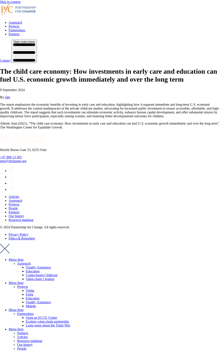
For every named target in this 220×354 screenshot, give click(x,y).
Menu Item (16, 259)
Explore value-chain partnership (47, 321)
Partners (14, 34)
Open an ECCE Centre (41, 317)
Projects (14, 26)
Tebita (30, 290)
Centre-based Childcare (42, 275)
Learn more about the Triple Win (48, 325)
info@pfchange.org (13, 161)
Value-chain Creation (40, 279)
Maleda (31, 306)
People (13, 208)
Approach (15, 22)
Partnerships (17, 30)
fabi (7, 97)
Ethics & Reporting (22, 238)
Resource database (29, 341)
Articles (14, 196)
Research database (21, 220)
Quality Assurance (38, 267)
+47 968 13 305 (11, 157)
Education (33, 271)
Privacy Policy (18, 234)
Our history (16, 216)
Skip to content (10, 2)
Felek (29, 294)
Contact (5, 60)
